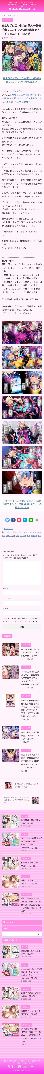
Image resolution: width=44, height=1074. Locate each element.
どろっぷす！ (18, 91)
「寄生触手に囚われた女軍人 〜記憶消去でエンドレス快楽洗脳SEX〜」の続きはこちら (22, 504)
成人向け (23, 536)
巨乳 (17, 536)
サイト (5, 608)
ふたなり (20, 532)
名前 (5, 588)
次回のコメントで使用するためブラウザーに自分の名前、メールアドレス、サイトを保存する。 (21, 619)
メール (6, 598)
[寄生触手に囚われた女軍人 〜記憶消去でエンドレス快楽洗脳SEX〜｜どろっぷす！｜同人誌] (25, 520)
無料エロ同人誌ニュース (22, 8)
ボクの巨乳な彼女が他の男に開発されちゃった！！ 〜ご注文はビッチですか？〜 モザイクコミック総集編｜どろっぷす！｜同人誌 (30, 710)
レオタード (28, 532)
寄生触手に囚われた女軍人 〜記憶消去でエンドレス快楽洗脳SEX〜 (22, 80)
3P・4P (6, 532)
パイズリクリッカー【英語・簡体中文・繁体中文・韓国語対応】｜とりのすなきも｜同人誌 (31, 904)
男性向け (34, 536)
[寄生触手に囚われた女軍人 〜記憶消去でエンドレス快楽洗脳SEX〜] (22, 341)
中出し (35, 532)
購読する (9, 922)
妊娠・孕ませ (10, 536)
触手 (39, 536)
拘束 (28, 536)
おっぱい (13, 532)
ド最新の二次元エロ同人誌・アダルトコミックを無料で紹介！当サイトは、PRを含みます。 (22, 1062)
